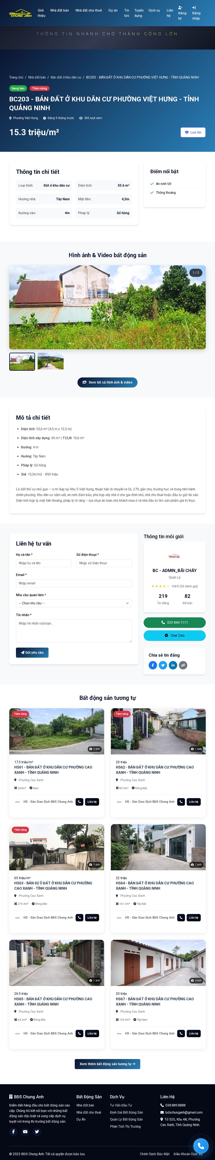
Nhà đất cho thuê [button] (89, 10)
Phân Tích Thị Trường (125, 1127)
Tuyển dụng (139, 13)
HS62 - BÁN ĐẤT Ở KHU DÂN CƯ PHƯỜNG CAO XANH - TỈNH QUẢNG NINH (155, 770)
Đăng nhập (196, 16)
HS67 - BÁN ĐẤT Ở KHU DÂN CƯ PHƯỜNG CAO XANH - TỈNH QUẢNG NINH (155, 1001)
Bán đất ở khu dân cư (66, 77)
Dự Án (80, 1119)
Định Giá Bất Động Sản (126, 1112)
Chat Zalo (177, 636)
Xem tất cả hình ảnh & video (110, 382)
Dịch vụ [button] (155, 10)
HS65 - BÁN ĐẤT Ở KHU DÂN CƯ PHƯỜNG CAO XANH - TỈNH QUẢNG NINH (53, 1001)
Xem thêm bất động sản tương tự (106, 1064)
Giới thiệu (41, 13)
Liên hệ (170, 13)
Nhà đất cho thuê (88, 1112)
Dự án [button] (113, 10)
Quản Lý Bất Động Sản (126, 1119)
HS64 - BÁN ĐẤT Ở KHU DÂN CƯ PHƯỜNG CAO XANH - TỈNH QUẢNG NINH (155, 885)
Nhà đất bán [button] (60, 10)
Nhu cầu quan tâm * (31, 595)
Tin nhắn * (23, 615)
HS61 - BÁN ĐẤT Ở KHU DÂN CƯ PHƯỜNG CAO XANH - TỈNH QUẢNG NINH (53, 770)
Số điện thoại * (87, 555)
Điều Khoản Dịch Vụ (188, 1154)
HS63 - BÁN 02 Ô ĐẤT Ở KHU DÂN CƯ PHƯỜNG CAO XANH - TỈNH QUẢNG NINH (53, 885)
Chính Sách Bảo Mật (154, 1154)
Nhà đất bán (37, 77)
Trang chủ (16, 77)
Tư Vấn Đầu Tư (121, 1105)
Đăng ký (182, 16)
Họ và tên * (24, 555)
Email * (21, 575)
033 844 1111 (177, 623)
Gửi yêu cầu (33, 653)
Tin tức (126, 13)
